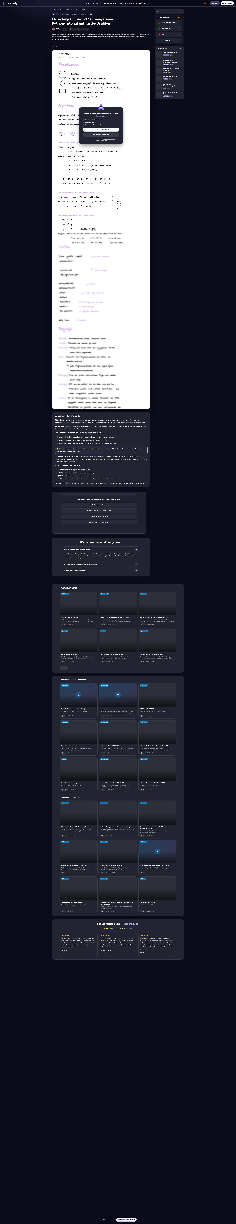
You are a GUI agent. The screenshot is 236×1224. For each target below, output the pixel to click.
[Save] (166, 11)
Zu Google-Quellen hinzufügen (80, 29)
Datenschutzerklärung (101, 140)
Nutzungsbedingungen (109, 139)
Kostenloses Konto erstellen (126, 1219)
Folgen (64, 29)
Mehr (62, 668)
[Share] (173, 11)
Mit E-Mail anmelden (102, 135)
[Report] (180, 11)
